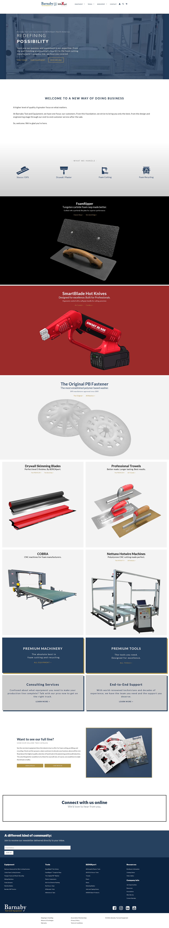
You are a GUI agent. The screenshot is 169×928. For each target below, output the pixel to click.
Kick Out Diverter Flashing (52, 882)
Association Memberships (79, 918)
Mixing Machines (9, 879)
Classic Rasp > (78, 215)
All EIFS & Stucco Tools (92, 872)
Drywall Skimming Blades (43, 466)
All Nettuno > (132, 560)
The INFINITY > (120, 560)
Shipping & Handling (47, 918)
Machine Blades (8, 886)
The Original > (78, 396)
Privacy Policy (75, 920)
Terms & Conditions (77, 923)
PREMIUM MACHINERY (43, 648)
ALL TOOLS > (126, 663)
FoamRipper (84, 204)
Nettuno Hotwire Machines (126, 554)
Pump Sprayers (8, 882)
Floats (87, 879)
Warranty (44, 923)
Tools (90, 4)
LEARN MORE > (43, 702)
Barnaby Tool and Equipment (119, 918)
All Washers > (90, 396)
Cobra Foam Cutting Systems (12, 872)
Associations (130, 891)
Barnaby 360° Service (10, 889)
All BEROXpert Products (92, 892)
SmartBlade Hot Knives (84, 293)
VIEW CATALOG (30, 765)
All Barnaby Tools (50, 889)
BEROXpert (101, 4)
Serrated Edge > (91, 215)
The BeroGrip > (49, 472)
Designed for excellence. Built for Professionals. (84, 297)
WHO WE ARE (56, 60)
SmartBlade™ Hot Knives (52, 869)
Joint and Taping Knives (92, 889)
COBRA (42, 554)
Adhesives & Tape (50, 892)
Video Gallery (130, 876)
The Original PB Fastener (84, 383)
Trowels (88, 876)
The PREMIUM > (36, 472)
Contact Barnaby (131, 898)
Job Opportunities (132, 885)
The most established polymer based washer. (84, 387)
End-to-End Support (126, 684)
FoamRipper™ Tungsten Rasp (53, 872)
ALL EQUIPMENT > (43, 662)
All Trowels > (131, 472)
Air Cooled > (79, 305)
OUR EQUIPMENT (37, 60)
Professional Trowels (126, 466)
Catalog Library (131, 872)
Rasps (87, 882)
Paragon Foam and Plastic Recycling (14, 876)
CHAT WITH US (57, 765)
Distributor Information (133, 869)
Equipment (79, 4)
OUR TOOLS (22, 60)
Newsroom (130, 888)
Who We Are (130, 895)
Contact (113, 4)
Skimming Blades (90, 886)
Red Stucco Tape (49, 886)
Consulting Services (42, 684)
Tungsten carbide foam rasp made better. (84, 207)
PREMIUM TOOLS (126, 648)
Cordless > (89, 305)
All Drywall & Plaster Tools (93, 869)
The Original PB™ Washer (52, 876)
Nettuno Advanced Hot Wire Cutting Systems (17, 869)
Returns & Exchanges (47, 920)
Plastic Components (50, 879)
